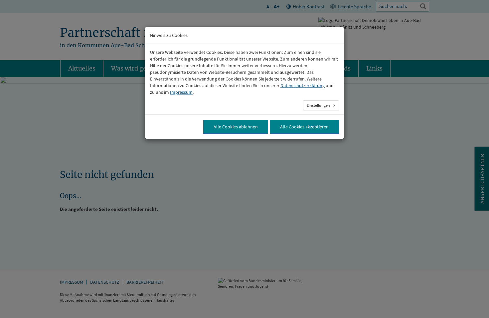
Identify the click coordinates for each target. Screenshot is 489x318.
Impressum (181, 92)
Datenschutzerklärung (302, 85)
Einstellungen (319, 105)
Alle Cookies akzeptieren (304, 127)
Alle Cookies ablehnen (236, 127)
